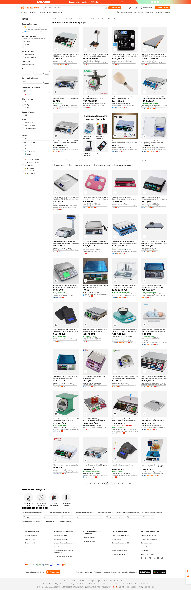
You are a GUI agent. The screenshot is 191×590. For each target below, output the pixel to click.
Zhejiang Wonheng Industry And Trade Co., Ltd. (66, 385)
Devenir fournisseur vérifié (149, 547)
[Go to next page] (134, 483)
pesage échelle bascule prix (123, 165)
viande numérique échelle (103, 165)
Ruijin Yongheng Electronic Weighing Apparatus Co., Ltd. (154, 473)
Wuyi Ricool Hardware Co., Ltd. (92, 340)
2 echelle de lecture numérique (153, 512)
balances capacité (106, 160)
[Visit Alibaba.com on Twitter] (150, 558)
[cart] (136, 8)
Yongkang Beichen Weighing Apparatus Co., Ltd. (125, 431)
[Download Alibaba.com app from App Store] (145, 572)
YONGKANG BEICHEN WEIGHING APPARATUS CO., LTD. (125, 295)
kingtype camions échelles (32, 517)
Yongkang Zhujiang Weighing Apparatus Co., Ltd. (66, 107)
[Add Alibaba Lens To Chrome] (53, 572)
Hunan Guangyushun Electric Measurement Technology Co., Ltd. (154, 295)
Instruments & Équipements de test (71, 19)
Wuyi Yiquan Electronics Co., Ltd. (93, 251)
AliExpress (67, 581)
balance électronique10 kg (32, 521)
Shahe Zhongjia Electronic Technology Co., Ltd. (125, 63)
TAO (111, 581)
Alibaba (54, 19)
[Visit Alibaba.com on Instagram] (154, 558)
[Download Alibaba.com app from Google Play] (159, 572)
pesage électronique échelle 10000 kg (128, 512)
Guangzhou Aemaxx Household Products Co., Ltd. (95, 206)
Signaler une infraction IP (120, 550)
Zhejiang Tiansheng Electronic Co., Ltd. (65, 63)
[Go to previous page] (86, 483)
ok (46, 73)
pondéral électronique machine (146, 160)
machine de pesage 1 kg (104, 512)
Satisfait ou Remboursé (61, 539)
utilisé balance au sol (52, 517)
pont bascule (91, 160)
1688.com (75, 581)
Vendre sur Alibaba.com (148, 535)
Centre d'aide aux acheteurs (120, 535)
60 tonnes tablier (68, 517)
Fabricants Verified (89, 537)
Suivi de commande (147, 543)
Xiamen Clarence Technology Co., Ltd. (64, 207)
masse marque (50, 521)
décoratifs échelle (77, 160)
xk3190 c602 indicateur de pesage (80, 165)
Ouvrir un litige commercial (120, 543)
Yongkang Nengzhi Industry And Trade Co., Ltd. (66, 429)
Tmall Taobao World (86, 581)
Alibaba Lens (34, 572)
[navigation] (36, 251)
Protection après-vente (61, 547)
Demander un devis (89, 541)
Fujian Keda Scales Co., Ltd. (149, 250)
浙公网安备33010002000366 (128, 587)
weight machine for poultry (115, 517)
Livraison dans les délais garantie (64, 543)
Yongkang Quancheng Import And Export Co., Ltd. (154, 107)
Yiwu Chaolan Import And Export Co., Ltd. (95, 63)
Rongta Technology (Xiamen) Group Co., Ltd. (66, 250)
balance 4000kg (60, 165)
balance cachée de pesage (124, 160)
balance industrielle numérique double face (141, 517)
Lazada (95, 581)
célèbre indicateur (61, 160)
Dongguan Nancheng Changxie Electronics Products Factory (154, 149)
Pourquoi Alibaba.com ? (32, 535)
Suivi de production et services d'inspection (63, 551)
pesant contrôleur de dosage (84, 512)
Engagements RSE (30, 543)
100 (130, 483)
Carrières (28, 547)
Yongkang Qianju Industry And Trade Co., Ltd (125, 105)
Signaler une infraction (119, 554)
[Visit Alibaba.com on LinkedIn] (146, 558)
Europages (124, 581)
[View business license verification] (113, 587)
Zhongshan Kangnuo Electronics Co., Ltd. (154, 342)
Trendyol (116, 581)
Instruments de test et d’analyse (95, 19)
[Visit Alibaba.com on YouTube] (158, 558)
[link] (188, 571)
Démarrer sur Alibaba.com (149, 539)
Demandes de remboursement (121, 547)
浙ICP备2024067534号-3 (146, 587)
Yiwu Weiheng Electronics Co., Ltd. (93, 105)
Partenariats (145, 550)
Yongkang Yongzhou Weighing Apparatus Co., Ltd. (125, 149)
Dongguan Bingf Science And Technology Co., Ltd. (66, 340)
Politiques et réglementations (63, 556)
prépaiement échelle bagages (33, 512)
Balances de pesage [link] (114, 19)
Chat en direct (116, 539)
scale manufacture (65, 521)
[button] (106, 7)
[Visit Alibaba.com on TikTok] (162, 558)
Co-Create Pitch (30, 539)
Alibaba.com (133, 572)
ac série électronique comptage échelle (59, 512)
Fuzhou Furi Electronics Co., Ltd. (63, 295)
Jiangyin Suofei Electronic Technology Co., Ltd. (125, 385)
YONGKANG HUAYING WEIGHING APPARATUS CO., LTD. (95, 385)
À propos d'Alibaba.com (32, 531)
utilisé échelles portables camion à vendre (91, 517)
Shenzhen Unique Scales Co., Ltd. (122, 341)
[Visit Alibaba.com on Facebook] (142, 558)
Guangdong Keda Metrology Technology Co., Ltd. (154, 63)
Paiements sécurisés (60, 535)
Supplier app (88, 572)
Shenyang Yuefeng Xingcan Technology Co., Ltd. (66, 149)
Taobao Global (103, 581)
